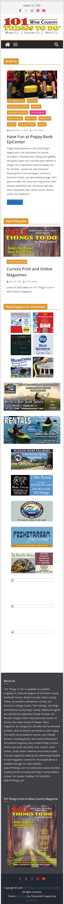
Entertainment (37, 112)
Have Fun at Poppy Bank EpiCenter (30, 139)
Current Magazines (17, 262)
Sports (42, 124)
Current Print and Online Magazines (30, 271)
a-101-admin (38, 130)
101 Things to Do (16, 101)
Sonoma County (26, 124)
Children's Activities (17, 112)
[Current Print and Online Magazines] (32, 242)
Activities (32, 101)
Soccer (11, 124)
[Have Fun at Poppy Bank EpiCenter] (32, 85)
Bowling (36, 106)
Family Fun (30, 118)
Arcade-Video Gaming (18, 106)
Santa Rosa (45, 118)
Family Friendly (15, 118)
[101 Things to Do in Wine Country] (7, 44)
